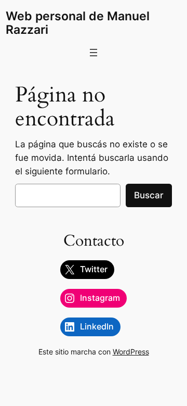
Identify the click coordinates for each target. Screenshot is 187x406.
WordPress (131, 351)
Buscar (149, 195)
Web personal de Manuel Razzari (78, 22)
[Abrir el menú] (93, 52)
